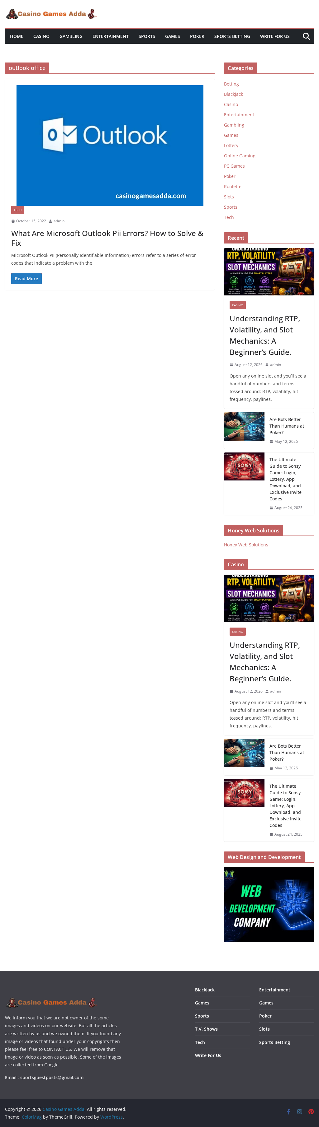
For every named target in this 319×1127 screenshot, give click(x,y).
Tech (17, 210)
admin (59, 221)
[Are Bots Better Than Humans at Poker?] (244, 430)
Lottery (231, 145)
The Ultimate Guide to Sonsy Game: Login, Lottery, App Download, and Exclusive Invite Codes (285, 479)
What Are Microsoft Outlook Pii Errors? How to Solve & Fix (107, 238)
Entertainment (111, 36)
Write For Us (275, 36)
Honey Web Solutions (246, 545)
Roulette (232, 186)
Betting (231, 84)
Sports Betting (232, 36)
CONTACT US (57, 1049)
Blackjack (233, 94)
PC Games (234, 166)
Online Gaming (239, 156)
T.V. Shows (206, 1029)
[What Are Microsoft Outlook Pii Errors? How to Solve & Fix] (109, 145)
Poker (197, 36)
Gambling (71, 36)
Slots (229, 197)
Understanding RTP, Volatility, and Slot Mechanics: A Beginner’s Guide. (265, 335)
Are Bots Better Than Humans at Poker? (286, 425)
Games (172, 36)
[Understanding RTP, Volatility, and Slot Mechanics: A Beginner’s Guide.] (269, 271)
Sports (147, 36)
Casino (41, 36)
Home (16, 36)
